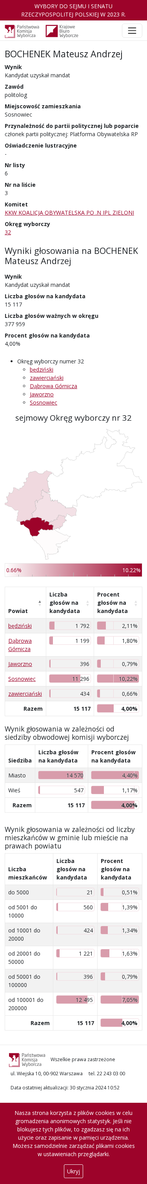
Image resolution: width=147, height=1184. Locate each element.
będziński (41, 369)
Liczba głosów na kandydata (64, 603)
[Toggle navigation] (132, 31)
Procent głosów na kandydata (112, 603)
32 (8, 232)
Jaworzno (42, 394)
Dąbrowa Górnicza (53, 386)
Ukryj (73, 1171)
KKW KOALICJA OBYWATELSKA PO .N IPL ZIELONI (69, 212)
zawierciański (47, 377)
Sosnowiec (43, 402)
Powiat (18, 611)
